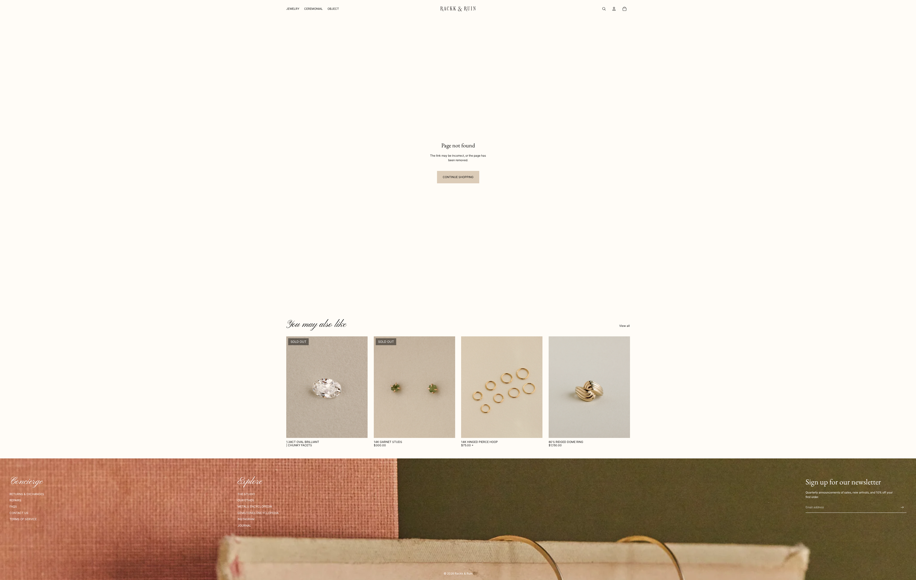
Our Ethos (246, 500)
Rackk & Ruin (464, 573)
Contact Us (19, 513)
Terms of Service (23, 519)
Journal (244, 525)
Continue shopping (458, 177)
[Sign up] (902, 507)
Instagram (246, 519)
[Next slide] (448, 387)
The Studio (246, 494)
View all (624, 326)
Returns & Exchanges (27, 494)
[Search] (604, 9)
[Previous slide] (381, 387)
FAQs (13, 506)
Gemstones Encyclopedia (258, 513)
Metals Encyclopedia (255, 506)
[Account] (614, 9)
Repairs (15, 500)
